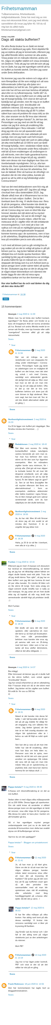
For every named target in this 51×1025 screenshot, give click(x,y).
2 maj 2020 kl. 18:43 (37, 444)
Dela (6, 299)
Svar (13, 345)
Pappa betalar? (15, 787)
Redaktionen (21, 444)
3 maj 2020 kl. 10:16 (25, 562)
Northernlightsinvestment (20, 419)
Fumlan (11, 562)
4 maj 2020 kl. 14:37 (26, 667)
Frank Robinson (16, 984)
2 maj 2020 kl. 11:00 (26, 314)
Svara (10, 339)
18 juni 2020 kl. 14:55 (34, 984)
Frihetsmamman (19, 8)
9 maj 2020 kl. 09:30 (33, 787)
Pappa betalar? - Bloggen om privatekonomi (28, 842)
